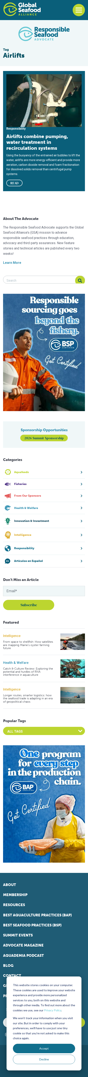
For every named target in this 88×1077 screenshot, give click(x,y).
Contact (12, 975)
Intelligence (11, 636)
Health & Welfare (15, 663)
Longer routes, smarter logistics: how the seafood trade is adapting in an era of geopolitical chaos (28, 698)
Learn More (12, 263)
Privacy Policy (52, 1010)
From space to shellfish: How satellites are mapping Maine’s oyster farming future (28, 645)
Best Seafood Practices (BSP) (32, 925)
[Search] (80, 281)
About (9, 885)
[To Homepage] (22, 9)
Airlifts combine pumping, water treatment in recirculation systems (37, 142)
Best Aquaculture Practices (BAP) (37, 915)
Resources (14, 905)
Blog (8, 965)
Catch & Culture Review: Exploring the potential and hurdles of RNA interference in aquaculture (28, 672)
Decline (44, 1059)
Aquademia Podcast (23, 955)
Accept (44, 1048)
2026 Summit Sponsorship (44, 438)
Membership (15, 895)
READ (14, 183)
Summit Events (18, 935)
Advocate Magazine (23, 945)
